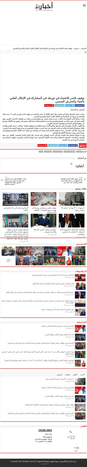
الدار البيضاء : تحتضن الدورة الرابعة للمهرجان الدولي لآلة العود (53, 283)
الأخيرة (82, 374)
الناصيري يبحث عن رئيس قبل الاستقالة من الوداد (57, 326)
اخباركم (79, 151)
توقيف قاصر (48, 151)
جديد (41, 151)
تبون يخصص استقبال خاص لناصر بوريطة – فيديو (58, 309)
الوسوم (59, 374)
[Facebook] (46, 464)
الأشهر (75, 374)
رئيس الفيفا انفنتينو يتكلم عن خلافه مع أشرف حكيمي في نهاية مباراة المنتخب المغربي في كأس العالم (40, 292)
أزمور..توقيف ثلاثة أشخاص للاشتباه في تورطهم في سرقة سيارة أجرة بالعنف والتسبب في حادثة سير (71, 180)
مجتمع (76, 48)
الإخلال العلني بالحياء (69, 151)
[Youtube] (42, 464)
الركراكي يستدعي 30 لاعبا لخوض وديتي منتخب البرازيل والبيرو (53, 275)
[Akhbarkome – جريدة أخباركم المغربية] (44, 6)
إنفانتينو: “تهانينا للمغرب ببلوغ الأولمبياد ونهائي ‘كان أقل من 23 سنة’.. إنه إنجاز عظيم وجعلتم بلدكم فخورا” (39, 360)
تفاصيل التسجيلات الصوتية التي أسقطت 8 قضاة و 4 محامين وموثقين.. (72, 232)
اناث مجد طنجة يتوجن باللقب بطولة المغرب (59, 334)
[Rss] (48, 464)
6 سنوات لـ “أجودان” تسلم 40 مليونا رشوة (60, 379)
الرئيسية (84, 48)
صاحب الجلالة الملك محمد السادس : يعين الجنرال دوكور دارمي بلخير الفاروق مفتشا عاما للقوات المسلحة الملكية (15, 181)
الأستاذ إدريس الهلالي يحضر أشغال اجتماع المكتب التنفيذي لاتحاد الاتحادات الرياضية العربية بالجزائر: (40, 343)
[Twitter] (44, 464)
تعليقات (67, 374)
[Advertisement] (44, 28)
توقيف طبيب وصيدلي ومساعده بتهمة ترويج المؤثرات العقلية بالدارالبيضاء (44, 210)
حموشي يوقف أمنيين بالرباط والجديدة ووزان (45, 231)
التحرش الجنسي (58, 151)
